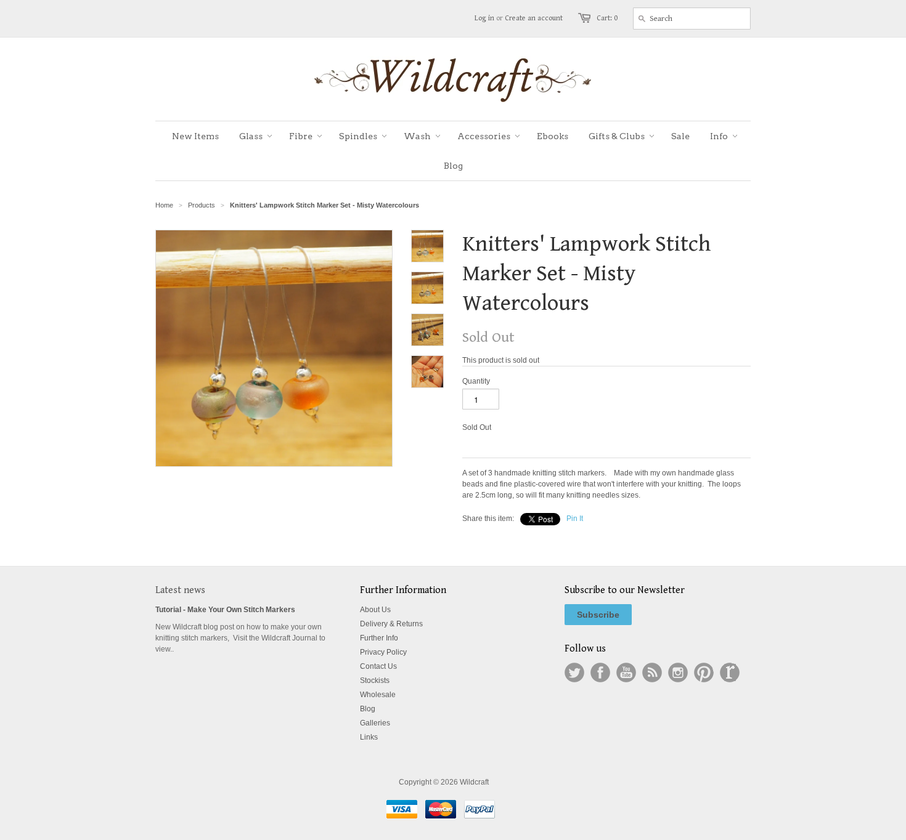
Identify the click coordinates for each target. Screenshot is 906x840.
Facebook (600, 672)
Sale (680, 136)
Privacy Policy (383, 652)
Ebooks (552, 136)
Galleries (375, 723)
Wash (417, 136)
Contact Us (378, 666)
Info (719, 136)
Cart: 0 (607, 18)
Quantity (476, 381)
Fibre (300, 136)
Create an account (534, 18)
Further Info (379, 638)
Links (369, 737)
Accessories (483, 136)
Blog (453, 166)
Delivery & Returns (391, 624)
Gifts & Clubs (617, 136)
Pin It (574, 518)
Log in (484, 18)
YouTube (626, 672)
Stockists (375, 680)
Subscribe (598, 615)
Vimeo (730, 672)
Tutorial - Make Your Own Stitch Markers (225, 609)
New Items (195, 136)
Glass (251, 136)
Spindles (358, 136)
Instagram (678, 672)
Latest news (180, 590)
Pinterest (704, 672)
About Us (375, 609)
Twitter (574, 672)
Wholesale (378, 694)
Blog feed (652, 672)
